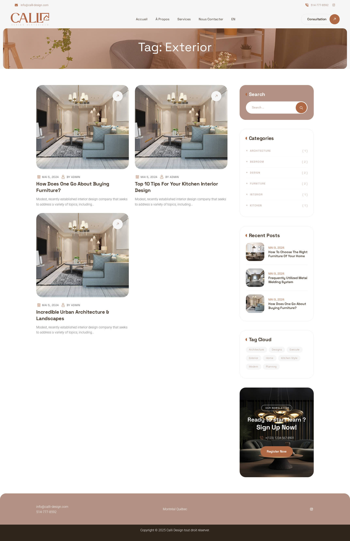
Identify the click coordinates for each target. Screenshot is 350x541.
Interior (256, 194)
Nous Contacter (211, 19)
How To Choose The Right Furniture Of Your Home (287, 254)
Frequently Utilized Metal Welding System (287, 280)
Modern (253, 366)
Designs (277, 349)
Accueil (141, 19)
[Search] (301, 107)
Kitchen (256, 205)
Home (269, 358)
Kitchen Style (289, 358)
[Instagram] (334, 5)
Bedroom (257, 161)
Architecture (260, 150)
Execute (295, 349)
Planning (271, 366)
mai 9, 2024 (276, 247)
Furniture (258, 183)
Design (255, 172)
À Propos (162, 19)
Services (184, 19)
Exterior (253, 358)
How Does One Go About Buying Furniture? (287, 306)
